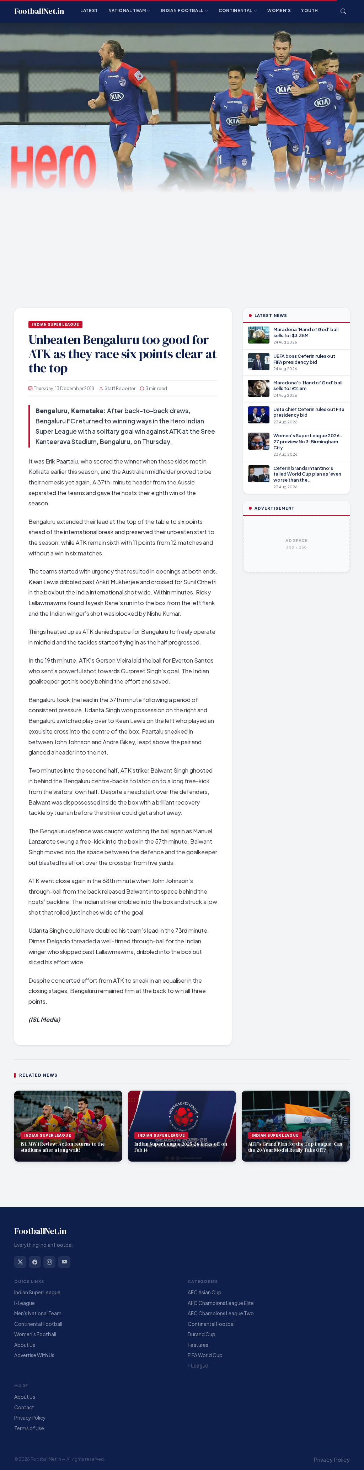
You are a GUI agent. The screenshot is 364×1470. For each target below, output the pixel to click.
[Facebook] (35, 1262)
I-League (24, 1303)
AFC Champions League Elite (221, 1303)
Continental (235, 10)
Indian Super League (55, 324)
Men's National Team (37, 1313)
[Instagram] (49, 1262)
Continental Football (38, 1324)
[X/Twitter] (20, 1262)
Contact (24, 1407)
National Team (127, 10)
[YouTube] (64, 1262)
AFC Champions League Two (221, 1313)
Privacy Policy (30, 1418)
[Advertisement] (182, 246)
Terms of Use (29, 1428)
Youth (309, 10)
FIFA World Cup (205, 1355)
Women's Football (35, 1334)
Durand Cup (201, 1334)
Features (198, 1345)
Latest (89, 10)
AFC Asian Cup (204, 1292)
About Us (24, 1345)
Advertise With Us (34, 1355)
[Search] (343, 11)
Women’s (279, 10)
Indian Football (182, 10)
